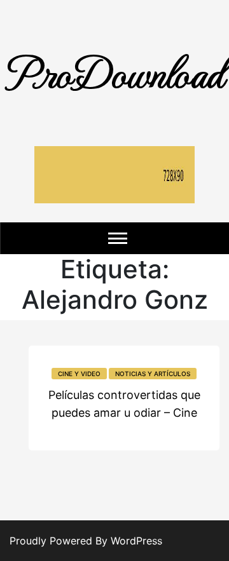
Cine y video (79, 373)
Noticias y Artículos (152, 373)
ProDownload (114, 71)
